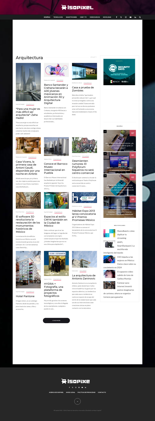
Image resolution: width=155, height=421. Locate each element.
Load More (56, 320)
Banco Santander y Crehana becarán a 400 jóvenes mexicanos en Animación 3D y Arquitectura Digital (56, 94)
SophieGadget (20, 104)
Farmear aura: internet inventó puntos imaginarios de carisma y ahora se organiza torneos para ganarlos (118, 290)
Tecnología (58, 17)
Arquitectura (30, 104)
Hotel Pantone (25, 296)
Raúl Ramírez (76, 156)
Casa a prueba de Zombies (83, 89)
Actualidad (60, 80)
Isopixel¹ (99, 410)
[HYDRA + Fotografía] (56, 263)
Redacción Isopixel (49, 80)
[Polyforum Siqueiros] (84, 145)
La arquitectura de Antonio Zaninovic (84, 277)
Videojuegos (95, 17)
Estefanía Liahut (77, 83)
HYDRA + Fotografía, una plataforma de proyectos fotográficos (53, 289)
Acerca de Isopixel (56, 392)
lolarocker (75, 271)
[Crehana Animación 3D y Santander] (56, 70)
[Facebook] (117, 17)
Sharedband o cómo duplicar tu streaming (126, 234)
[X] (121, 17)
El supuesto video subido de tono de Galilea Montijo (125, 275)
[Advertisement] (77, 37)
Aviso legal (70, 392)
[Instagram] (125, 17)
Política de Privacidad (86, 392)
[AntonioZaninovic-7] (84, 259)
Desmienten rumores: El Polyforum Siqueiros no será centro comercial (83, 166)
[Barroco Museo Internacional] (56, 146)
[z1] (84, 71)
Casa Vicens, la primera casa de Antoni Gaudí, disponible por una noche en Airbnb (28, 167)
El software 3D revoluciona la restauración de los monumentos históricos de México (28, 224)
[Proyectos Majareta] (28, 145)
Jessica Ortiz (48, 159)
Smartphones (71, 17)
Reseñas (47, 17)
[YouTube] (130, 17)
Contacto (102, 392)
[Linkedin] (135, 17)
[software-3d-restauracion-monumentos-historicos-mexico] (28, 200)
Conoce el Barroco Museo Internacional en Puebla (55, 168)
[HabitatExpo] (84, 197)
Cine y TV (83, 17)
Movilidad (107, 17)
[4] (56, 200)
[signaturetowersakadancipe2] (28, 82)
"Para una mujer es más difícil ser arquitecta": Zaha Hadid (28, 113)
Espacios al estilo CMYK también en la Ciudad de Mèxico (55, 221)
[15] (28, 269)
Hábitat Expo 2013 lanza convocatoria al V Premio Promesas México (84, 215)
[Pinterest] (79, 387)
